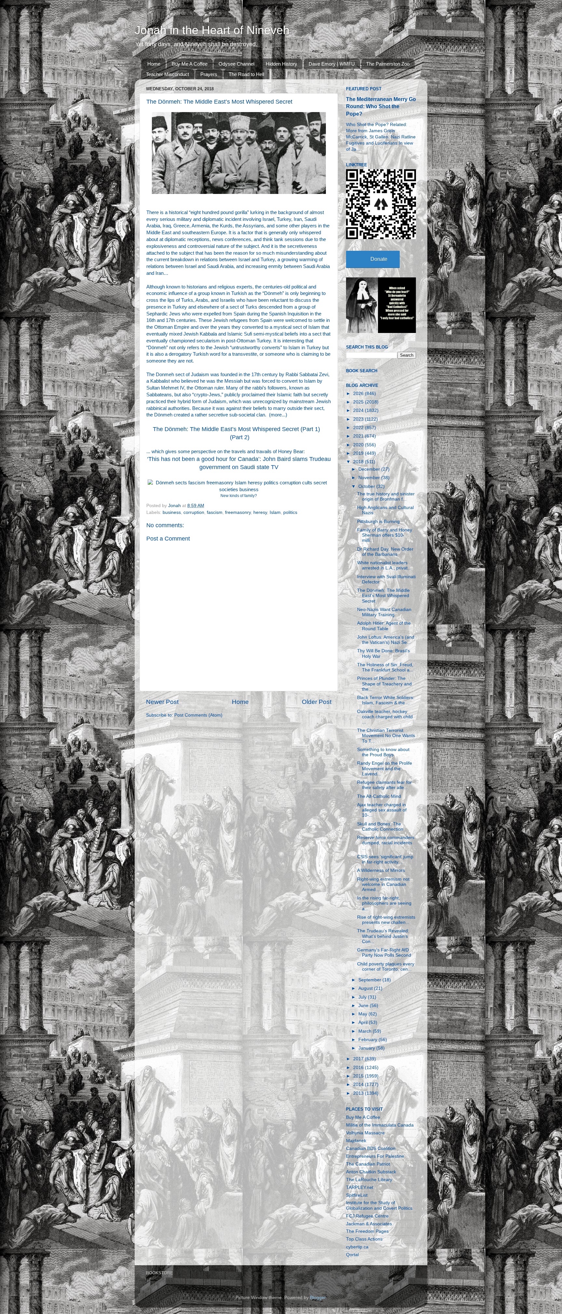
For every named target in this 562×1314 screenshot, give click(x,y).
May (363, 1014)
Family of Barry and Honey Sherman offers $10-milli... (384, 535)
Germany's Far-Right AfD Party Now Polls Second (384, 953)
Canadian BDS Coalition (370, 1148)
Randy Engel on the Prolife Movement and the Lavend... (384, 768)
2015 (359, 1076)
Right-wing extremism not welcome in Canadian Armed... (383, 884)
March (365, 1031)
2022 (359, 427)
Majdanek (356, 1140)
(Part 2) (239, 437)
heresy (260, 512)
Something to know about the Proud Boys (383, 752)
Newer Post (162, 701)
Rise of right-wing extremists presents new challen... (386, 920)
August (366, 988)
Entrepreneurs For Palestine (375, 1156)
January (367, 1048)
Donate (378, 259)
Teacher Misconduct (167, 74)
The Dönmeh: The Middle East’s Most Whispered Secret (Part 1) (236, 429)
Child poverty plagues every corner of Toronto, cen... (385, 967)
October (367, 486)
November (369, 477)
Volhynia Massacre (365, 1132)
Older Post (316, 701)
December (369, 469)
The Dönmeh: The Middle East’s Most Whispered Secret (383, 595)
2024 (359, 410)
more (276, 414)
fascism (214, 512)
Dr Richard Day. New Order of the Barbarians (385, 552)
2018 (359, 461)
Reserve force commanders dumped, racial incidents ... (385, 842)
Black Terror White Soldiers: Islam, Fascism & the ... (385, 700)
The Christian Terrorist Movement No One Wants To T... (386, 735)
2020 (359, 444)
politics (290, 512)
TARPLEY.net (359, 1187)
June (364, 1005)
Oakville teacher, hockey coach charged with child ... (385, 716)
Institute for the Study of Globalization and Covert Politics (379, 1205)
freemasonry (238, 512)
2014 (359, 1084)
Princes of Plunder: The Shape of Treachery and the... (384, 683)
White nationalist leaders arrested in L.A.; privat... (384, 565)
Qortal (352, 1254)
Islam (275, 512)
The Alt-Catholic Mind (379, 796)
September (370, 979)
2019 (359, 453)
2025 (359, 402)
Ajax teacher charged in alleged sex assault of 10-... (382, 810)
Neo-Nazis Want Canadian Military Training (384, 612)
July (363, 997)
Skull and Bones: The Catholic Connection (380, 827)
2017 (359, 1058)
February (368, 1039)
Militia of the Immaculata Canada (380, 1125)
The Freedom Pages (367, 1231)
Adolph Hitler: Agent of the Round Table (384, 626)
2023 (359, 419)
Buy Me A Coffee (189, 64)
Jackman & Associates (369, 1223)
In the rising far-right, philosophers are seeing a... (384, 903)
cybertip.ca (357, 1246)
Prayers (208, 74)
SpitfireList (357, 1195)
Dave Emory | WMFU (332, 64)
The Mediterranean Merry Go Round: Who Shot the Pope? (381, 106)
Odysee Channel (236, 64)
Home (153, 64)
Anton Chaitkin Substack (371, 1171)
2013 (359, 1093)
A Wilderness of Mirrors (381, 870)
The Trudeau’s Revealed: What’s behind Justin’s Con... (383, 936)
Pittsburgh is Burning (378, 521)
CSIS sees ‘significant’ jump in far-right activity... (385, 859)
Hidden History (281, 64)
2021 (359, 436)
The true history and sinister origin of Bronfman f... (386, 496)
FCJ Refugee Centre (367, 1216)
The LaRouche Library (369, 1179)
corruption (193, 512)
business (172, 512)
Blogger (318, 1297)
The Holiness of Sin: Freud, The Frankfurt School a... (385, 667)
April (363, 1022)
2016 (359, 1067)
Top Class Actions (364, 1239)
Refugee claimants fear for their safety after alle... (384, 785)
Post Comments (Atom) (198, 715)
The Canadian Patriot (368, 1164)
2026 (359, 393)
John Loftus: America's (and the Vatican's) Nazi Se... (385, 640)
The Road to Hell (246, 74)
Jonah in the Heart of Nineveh (212, 30)
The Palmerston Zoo (387, 64)
